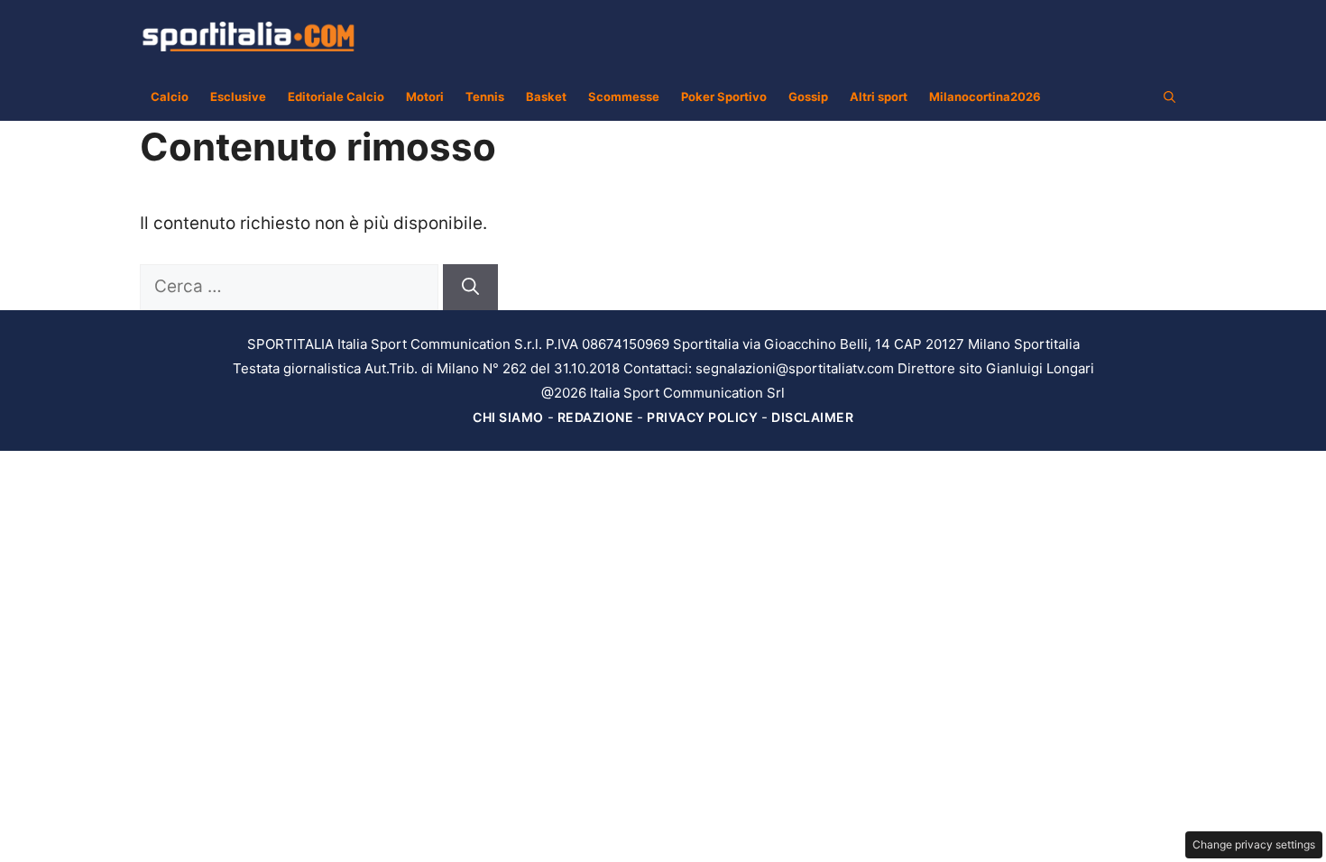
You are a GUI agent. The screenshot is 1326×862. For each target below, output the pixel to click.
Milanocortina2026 (985, 96)
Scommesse (623, 96)
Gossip (808, 96)
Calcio (170, 96)
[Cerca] (470, 287)
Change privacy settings (1253, 844)
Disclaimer (812, 417)
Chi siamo (508, 417)
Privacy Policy (702, 417)
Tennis (484, 96)
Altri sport (878, 96)
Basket (546, 96)
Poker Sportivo (724, 96)
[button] (1169, 96)
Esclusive (238, 96)
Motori (425, 96)
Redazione (595, 417)
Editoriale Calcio (336, 96)
